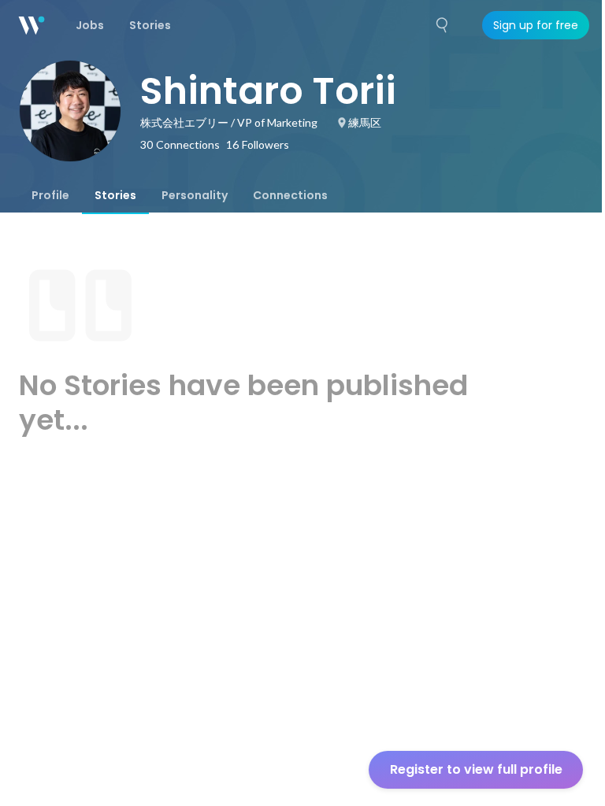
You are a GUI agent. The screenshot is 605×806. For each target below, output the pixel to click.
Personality (194, 195)
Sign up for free (535, 25)
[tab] (50, 195)
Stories (115, 195)
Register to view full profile (476, 769)
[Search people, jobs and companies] (442, 25)
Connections (290, 195)
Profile (50, 195)
